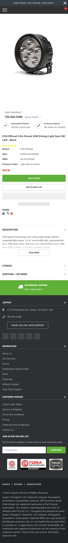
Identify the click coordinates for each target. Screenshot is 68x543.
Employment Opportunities (15, 369)
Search (6, 484)
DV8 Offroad (26, 149)
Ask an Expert (32, 117)
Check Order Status (12, 404)
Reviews (18, 484)
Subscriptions (34, 484)
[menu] (4, 10)
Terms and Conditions (13, 414)
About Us (7, 353)
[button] (9, 145)
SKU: (5, 154)
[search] (13, 10)
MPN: (5, 159)
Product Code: (10, 164)
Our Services (8, 358)
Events (5, 364)
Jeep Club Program (12, 389)
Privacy (6, 419)
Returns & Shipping (12, 409)
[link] (5, 336)
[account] (56, 10)
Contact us (7, 430)
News (5, 374)
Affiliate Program (10, 384)
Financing (7, 379)
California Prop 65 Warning (15, 425)
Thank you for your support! (27, 325)
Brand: (6, 149)
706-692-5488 (13, 117)
